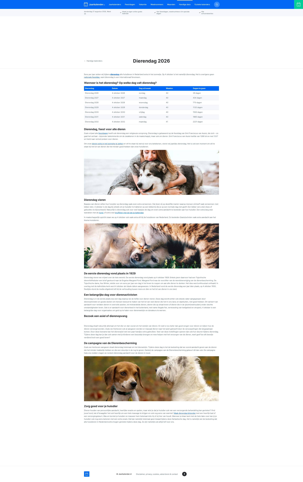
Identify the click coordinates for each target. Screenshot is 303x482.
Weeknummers (157, 4)
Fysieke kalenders (202, 4)
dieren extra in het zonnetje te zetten (107, 144)
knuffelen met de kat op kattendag (129, 213)
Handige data (185, 4)
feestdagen (103, 133)
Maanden (171, 4)
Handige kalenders (94, 61)
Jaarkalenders (115, 4)
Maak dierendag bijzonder (185, 413)
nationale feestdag (92, 77)
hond (101, 213)
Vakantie (143, 4)
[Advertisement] (151, 35)
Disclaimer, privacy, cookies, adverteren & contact (157, 474)
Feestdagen (130, 4)
